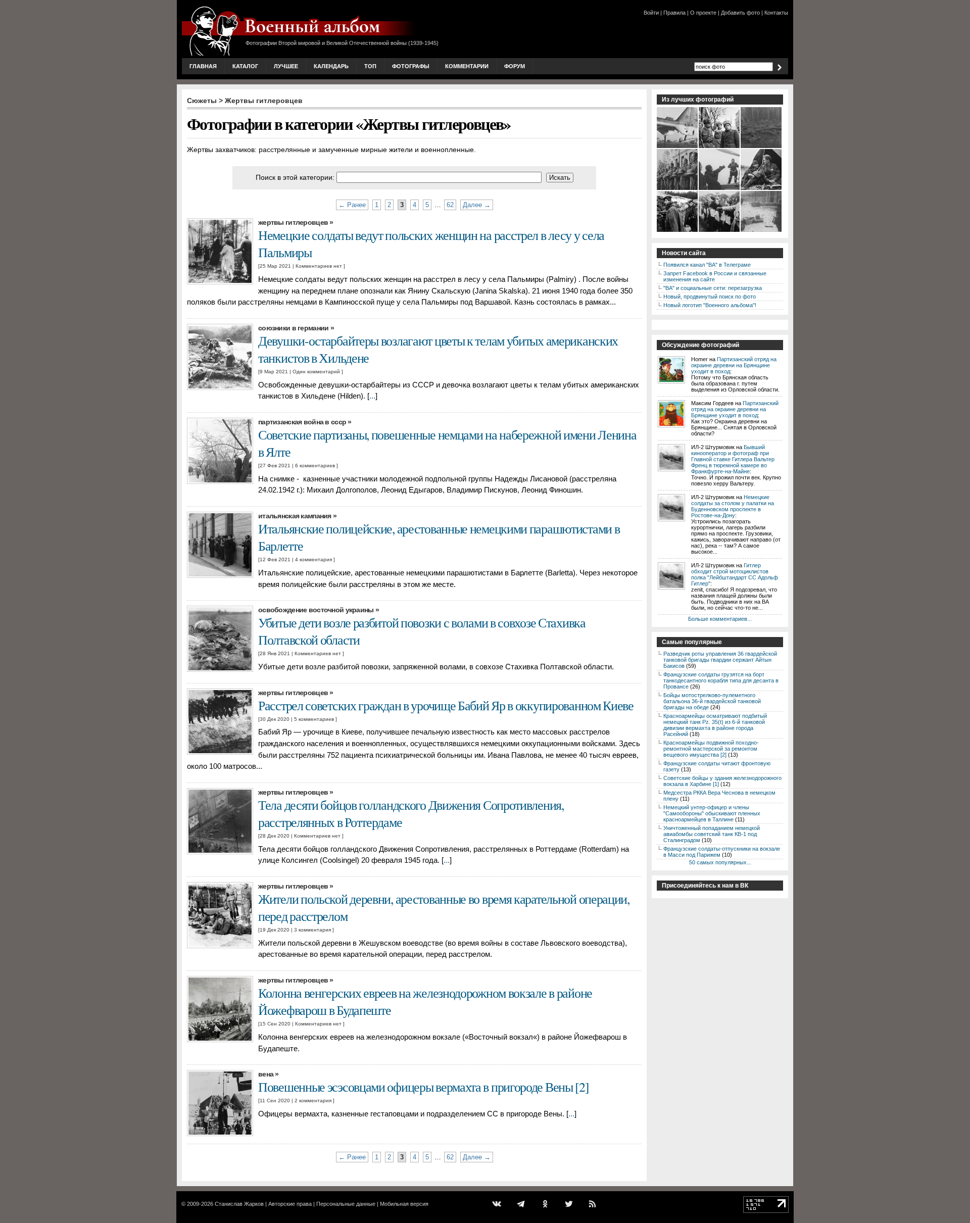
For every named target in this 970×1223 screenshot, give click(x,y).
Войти (651, 13)
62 (450, 205)
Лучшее (286, 66)
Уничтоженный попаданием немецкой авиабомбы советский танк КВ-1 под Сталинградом (711, 834)
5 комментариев (314, 719)
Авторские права (290, 1204)
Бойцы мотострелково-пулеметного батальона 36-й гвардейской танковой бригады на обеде (712, 701)
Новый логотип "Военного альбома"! (709, 305)
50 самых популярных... (720, 862)
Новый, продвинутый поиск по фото (709, 296)
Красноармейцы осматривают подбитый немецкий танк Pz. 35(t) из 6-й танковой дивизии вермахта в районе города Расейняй (715, 725)
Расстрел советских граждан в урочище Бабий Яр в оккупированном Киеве (446, 705)
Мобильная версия (404, 1204)
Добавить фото (740, 13)
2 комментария (313, 1100)
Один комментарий (316, 371)
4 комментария (313, 559)
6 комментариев (315, 465)
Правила (674, 13)
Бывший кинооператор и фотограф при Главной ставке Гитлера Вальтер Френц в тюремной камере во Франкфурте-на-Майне (732, 459)
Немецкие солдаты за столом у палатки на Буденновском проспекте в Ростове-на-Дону (732, 506)
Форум (514, 66)
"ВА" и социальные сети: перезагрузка (712, 288)
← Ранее (352, 205)
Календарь (331, 66)
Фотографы (410, 66)
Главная (203, 66)
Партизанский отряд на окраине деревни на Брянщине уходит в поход (734, 365)
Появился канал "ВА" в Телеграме (707, 265)
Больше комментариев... (720, 619)
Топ (370, 66)
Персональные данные (345, 1204)
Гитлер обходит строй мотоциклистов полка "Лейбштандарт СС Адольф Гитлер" (734, 574)
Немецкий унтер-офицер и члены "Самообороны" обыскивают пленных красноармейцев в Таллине (711, 813)
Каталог (245, 66)
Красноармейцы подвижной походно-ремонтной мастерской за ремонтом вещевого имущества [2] (711, 749)
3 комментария (312, 930)
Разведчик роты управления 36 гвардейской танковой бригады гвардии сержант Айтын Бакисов (720, 660)
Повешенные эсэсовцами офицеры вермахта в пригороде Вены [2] (423, 1086)
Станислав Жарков (239, 1204)
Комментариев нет (319, 266)
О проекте (703, 13)
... (372, 396)
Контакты (776, 13)
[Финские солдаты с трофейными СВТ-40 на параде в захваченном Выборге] (678, 189)
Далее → (477, 205)
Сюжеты (202, 100)
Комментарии (467, 66)
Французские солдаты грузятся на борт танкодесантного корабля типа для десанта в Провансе (721, 680)
